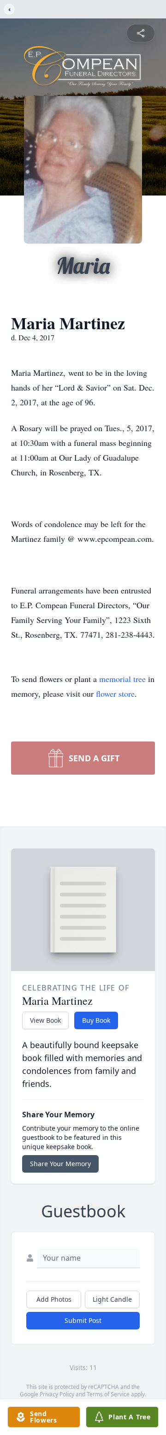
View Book (45, 1020)
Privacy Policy (57, 1394)
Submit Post (83, 1320)
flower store (115, 693)
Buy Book (96, 1020)
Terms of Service (108, 1394)
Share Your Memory (60, 1163)
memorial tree (122, 678)
